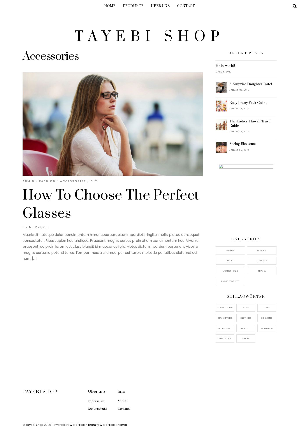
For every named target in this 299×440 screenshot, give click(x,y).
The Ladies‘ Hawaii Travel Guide (250, 123)
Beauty (230, 250)
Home (110, 6)
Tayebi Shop (34, 425)
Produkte (133, 6)
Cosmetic (267, 317)
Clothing (245, 317)
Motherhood (230, 270)
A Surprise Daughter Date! (250, 84)
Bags (246, 307)
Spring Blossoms (242, 144)
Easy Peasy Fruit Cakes (248, 103)
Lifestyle (262, 260)
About (122, 401)
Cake (267, 307)
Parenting (267, 328)
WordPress (77, 425)
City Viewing (225, 317)
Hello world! (225, 66)
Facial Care (225, 328)
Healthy (245, 328)
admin (29, 181)
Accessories (73, 181)
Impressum (96, 401)
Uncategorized (230, 281)
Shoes (246, 338)
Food (230, 260)
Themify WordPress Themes (108, 425)
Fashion (47, 181)
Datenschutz (97, 409)
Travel (262, 270)
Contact (186, 6)
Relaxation (225, 338)
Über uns (160, 6)
